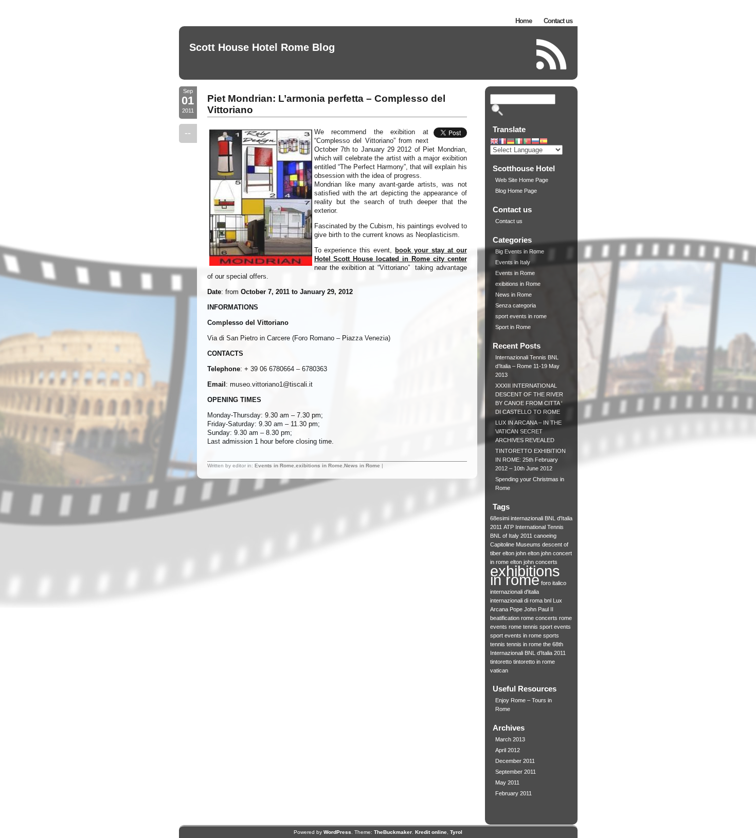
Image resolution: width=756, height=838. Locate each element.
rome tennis (523, 627)
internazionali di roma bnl (520, 600)
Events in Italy (512, 262)
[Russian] (535, 142)
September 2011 (515, 772)
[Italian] (519, 142)
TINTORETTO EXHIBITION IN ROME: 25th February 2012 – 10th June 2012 (530, 459)
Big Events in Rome (519, 251)
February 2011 (513, 793)
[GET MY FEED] (551, 54)
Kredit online (431, 832)
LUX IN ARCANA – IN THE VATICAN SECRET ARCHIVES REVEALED (528, 431)
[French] (502, 142)
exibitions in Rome (319, 465)
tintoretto (501, 662)
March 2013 (510, 739)
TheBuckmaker (393, 832)
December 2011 (515, 761)
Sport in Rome (513, 327)
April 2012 (507, 750)
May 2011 (507, 782)
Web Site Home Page (521, 180)
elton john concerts (533, 562)
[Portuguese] (527, 142)
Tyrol (456, 832)
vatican (499, 670)
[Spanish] (543, 142)
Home (523, 21)
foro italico (553, 583)
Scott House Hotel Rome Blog (262, 47)
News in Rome (362, 465)
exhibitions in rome (525, 575)
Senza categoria (515, 305)
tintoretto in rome (534, 662)
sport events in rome (521, 316)
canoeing (545, 536)
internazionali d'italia (514, 592)
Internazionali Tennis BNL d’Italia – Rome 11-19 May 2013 (527, 366)
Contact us (558, 21)
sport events (555, 627)
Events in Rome (274, 465)
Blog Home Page (516, 191)
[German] (511, 142)
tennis (497, 644)
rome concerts (539, 618)
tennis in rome (524, 644)
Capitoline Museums (515, 544)
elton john (514, 553)
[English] (494, 142)
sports (551, 635)
